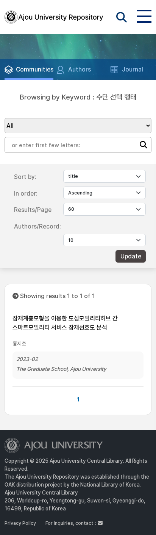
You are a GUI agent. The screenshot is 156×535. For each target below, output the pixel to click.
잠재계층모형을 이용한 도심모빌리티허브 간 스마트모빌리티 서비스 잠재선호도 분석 (65, 323)
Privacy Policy (20, 523)
